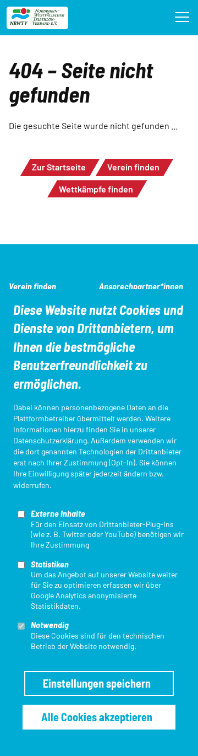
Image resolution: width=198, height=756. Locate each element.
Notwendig (50, 624)
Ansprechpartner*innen (141, 286)
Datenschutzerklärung (50, 440)
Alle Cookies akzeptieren (96, 716)
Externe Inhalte (58, 513)
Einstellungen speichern (97, 683)
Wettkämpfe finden (96, 189)
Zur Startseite (59, 167)
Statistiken (50, 564)
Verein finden (133, 167)
